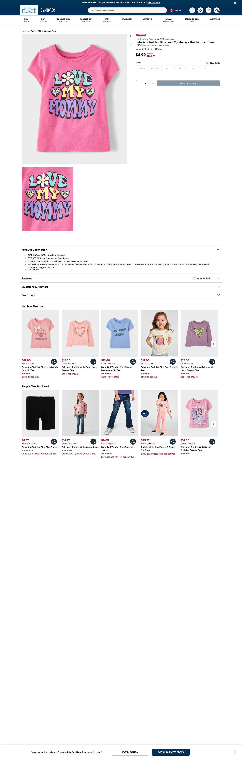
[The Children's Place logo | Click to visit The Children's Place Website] (29, 10)
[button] (174, 10)
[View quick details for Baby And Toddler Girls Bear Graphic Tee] (173, 362)
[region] (121, 2)
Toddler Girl (36, 31)
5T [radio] (205, 68)
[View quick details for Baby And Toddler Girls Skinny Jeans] (93, 442)
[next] (213, 344)
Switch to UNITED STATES (171, 752)
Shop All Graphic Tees (164, 39)
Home (24, 31)
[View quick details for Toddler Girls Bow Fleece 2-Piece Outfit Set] (173, 442)
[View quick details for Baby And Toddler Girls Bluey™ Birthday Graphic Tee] (212, 442)
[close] (235, 3)
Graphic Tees (50, 31)
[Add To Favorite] (130, 43)
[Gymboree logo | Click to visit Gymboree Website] (48, 10)
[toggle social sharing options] (130, 36)
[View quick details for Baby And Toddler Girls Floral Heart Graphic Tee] (93, 362)
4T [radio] (193, 68)
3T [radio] (180, 68)
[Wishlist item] (201, 12)
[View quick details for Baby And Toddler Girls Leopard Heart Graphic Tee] (212, 362)
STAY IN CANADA (130, 752)
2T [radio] (167, 68)
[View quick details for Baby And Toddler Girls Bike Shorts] (54, 442)
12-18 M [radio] (141, 68)
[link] (192, 10)
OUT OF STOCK (188, 83)
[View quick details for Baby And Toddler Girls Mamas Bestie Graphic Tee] (133, 362)
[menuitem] (25, 19)
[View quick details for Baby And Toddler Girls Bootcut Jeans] (133, 442)
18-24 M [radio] (154, 68)
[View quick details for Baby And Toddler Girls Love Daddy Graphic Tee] (54, 362)
